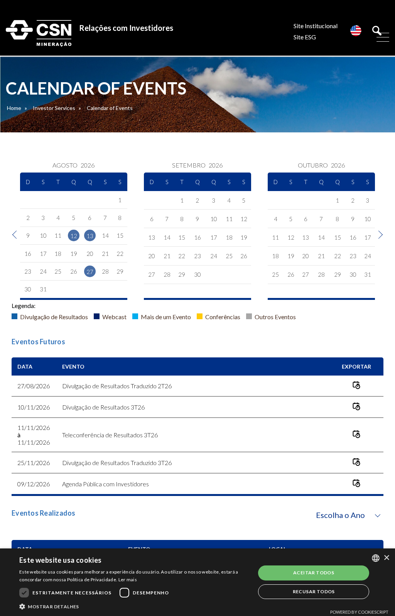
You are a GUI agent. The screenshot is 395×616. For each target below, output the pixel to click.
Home (14, 108)
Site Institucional (316, 25)
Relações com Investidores (126, 27)
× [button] (386, 558)
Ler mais (127, 579)
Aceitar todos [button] (313, 572)
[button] (133, 606)
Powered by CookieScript (359, 611)
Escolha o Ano (340, 515)
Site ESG (305, 37)
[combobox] (376, 558)
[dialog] (197, 582)
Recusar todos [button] (314, 591)
